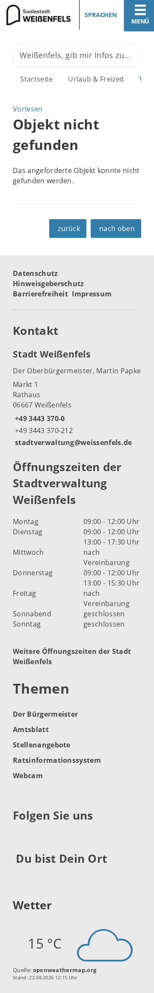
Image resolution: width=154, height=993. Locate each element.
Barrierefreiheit (40, 294)
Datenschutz (35, 273)
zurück (69, 228)
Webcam (28, 775)
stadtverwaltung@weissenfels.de (72, 442)
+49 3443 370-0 (39, 418)
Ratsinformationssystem (57, 760)
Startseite (36, 79)
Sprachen (101, 15)
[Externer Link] (21, 836)
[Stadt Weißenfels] (77, 398)
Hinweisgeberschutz (48, 283)
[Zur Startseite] (35, 15)
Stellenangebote (42, 745)
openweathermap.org (65, 970)
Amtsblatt (31, 729)
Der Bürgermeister (45, 714)
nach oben (117, 228)
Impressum (92, 294)
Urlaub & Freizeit (96, 79)
